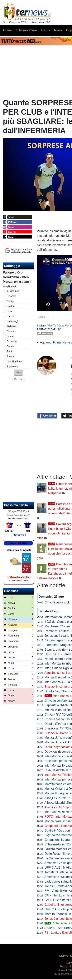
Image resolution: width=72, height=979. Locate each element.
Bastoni (11, 306)
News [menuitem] (58, 30)
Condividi (49, 415)
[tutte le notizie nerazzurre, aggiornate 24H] (27, 11)
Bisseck (11, 296)
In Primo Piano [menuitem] (26, 30)
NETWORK (65, 955)
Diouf (9, 311)
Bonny (10, 346)
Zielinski (11, 326)
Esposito (12, 341)
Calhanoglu (13, 321)
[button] (18, 373)
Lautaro (11, 336)
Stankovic (12, 366)
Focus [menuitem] (45, 30)
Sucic (10, 351)
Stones (11, 356)
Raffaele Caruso (49, 329)
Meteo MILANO (18, 543)
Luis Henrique (14, 361)
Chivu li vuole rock (57, 602)
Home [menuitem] (7, 30)
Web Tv (51, 325)
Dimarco (11, 331)
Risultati (18, 379)
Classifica (11, 591)
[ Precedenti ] (18, 534)
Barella (10, 316)
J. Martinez (13, 291)
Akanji (10, 301)
